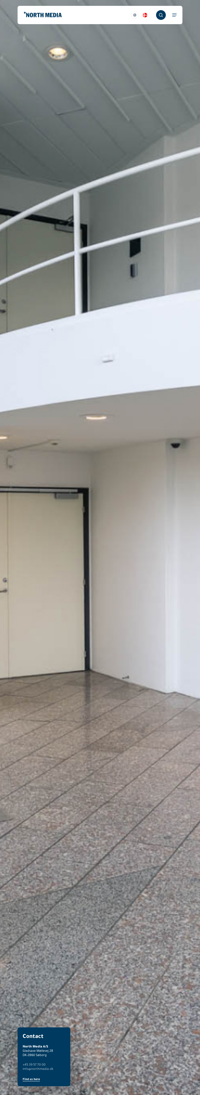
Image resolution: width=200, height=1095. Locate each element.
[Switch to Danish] (145, 15)
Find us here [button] (31, 1078)
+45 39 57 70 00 (34, 1064)
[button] (174, 15)
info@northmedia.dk (38, 1068)
